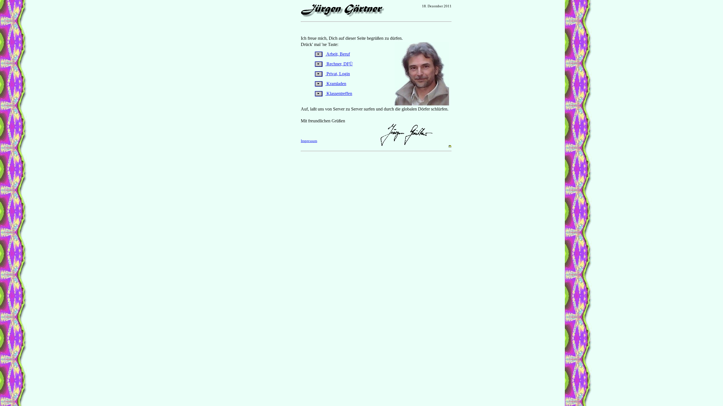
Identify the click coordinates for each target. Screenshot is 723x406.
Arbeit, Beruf (337, 54)
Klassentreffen (338, 93)
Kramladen (335, 83)
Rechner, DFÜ (339, 63)
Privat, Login (337, 73)
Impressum (309, 141)
